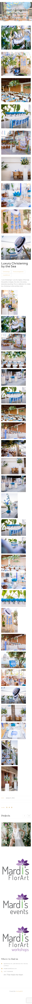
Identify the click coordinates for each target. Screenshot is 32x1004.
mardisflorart (6, 275)
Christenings (6, 271)
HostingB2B (19, 991)
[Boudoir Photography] (16, 834)
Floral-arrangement (18, 271)
